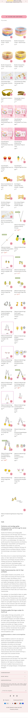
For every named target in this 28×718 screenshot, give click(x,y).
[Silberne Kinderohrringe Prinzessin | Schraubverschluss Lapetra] (20, 445)
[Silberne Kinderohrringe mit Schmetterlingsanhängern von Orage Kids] (20, 421)
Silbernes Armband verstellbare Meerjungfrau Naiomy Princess (7, 249)
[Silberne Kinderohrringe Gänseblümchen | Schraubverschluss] (20, 352)
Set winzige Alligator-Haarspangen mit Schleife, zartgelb (19, 204)
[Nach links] (2, 1)
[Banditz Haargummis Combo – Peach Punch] (7, 56)
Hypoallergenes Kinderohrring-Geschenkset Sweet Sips (7, 143)
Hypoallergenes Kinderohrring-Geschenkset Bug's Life (6, 121)
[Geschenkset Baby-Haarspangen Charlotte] (7, 76)
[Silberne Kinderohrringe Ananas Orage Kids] (7, 283)
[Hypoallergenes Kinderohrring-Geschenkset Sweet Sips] (7, 134)
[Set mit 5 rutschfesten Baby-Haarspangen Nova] (7, 215)
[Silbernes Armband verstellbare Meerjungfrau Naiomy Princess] (7, 239)
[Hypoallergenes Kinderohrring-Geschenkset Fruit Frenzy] (20, 111)
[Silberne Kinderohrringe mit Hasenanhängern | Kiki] (7, 397)
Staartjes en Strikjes (14, 707)
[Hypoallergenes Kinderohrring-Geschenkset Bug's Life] (7, 111)
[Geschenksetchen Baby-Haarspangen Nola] (20, 76)
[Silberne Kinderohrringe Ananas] (20, 239)
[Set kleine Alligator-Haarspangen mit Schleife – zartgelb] (7, 196)
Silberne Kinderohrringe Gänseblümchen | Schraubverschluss (20, 361)
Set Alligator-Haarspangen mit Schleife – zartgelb (18, 185)
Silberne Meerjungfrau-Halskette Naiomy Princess (19, 226)
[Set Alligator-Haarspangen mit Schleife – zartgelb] (20, 178)
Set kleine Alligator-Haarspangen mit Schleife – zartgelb (6, 204)
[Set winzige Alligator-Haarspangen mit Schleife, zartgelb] (20, 196)
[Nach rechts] (25, 1)
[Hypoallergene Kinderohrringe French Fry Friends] (7, 158)
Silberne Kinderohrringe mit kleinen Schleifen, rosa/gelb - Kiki (6, 361)
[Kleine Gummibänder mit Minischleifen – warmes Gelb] (7, 178)
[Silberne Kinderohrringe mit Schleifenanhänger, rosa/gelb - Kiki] (7, 328)
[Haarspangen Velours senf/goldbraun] (20, 92)
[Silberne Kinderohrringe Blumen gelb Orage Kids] (20, 283)
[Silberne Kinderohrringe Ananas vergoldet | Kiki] (7, 262)
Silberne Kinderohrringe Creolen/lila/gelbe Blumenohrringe (6, 313)
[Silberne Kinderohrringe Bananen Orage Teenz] (14, 499)
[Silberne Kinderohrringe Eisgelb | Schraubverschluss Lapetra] (20, 328)
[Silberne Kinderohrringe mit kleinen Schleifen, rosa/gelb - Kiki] (7, 352)
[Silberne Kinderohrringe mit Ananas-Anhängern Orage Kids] (7, 375)
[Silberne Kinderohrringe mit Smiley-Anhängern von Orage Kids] (7, 421)
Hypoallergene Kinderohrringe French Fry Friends (7, 167)
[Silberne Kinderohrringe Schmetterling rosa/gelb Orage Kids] (20, 470)
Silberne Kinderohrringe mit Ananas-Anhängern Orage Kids (6, 384)
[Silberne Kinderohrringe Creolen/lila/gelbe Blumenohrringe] (7, 304)
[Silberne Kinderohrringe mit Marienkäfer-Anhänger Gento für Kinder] (20, 397)
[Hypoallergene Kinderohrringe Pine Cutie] (20, 158)
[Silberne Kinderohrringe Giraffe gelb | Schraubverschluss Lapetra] (20, 304)
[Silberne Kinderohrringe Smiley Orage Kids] (7, 470)
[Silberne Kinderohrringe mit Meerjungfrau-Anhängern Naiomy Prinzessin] (7, 445)
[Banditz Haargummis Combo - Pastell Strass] (20, 31)
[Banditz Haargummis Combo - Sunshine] (20, 56)
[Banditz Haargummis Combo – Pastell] (7, 31)
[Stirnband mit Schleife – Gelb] (7, 92)
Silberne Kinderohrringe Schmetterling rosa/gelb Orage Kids (20, 479)
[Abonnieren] (26, 690)
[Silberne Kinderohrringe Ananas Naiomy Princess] (20, 262)
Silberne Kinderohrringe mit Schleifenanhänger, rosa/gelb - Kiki (6, 337)
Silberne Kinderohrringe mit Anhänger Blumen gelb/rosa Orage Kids (20, 384)
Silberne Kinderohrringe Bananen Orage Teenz (12, 513)
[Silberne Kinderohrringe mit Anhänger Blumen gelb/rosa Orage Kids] (20, 375)
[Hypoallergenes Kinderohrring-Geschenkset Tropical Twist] (20, 134)
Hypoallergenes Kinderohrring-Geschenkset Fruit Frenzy (20, 121)
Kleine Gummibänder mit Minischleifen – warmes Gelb (7, 185)
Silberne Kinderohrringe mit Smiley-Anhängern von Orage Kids (6, 431)
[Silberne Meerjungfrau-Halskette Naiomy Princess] (20, 217)
